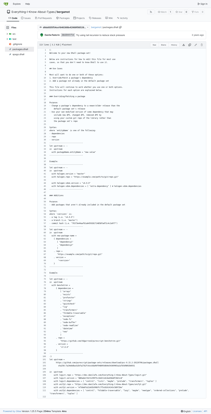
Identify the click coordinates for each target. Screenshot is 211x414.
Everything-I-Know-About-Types (33, 11)
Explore (17, 3)
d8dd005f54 (68, 35)
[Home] (6, 4)
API (205, 411)
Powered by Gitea (12, 411)
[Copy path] (120, 27)
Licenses (197, 411)
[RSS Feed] (150, 12)
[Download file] (183, 44)
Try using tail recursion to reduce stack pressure (100, 35)
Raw (154, 45)
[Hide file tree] (7, 27)
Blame (163, 45)
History (174, 45)
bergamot (63, 11)
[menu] (186, 411)
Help (27, 3)
